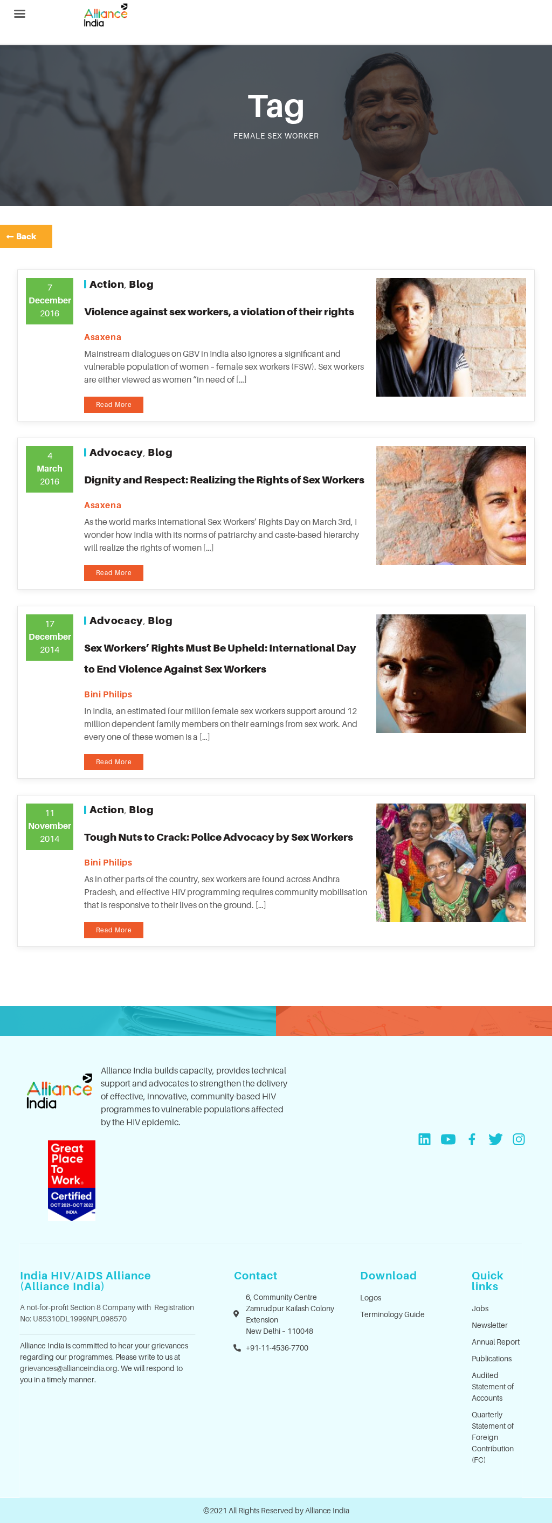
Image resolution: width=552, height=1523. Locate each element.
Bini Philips (108, 694)
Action (107, 284)
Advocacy (116, 452)
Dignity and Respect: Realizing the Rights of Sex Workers (224, 480)
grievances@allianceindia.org (69, 1368)
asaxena (102, 336)
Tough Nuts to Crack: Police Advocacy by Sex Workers (218, 837)
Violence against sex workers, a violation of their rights (219, 311)
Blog (141, 284)
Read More (114, 404)
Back (26, 236)
